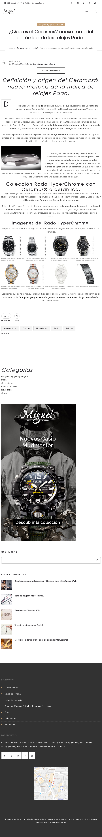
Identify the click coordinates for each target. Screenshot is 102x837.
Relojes (69, 328)
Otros (4, 393)
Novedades (41, 328)
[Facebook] (72, 3)
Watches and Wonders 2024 (27, 610)
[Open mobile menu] (88, 11)
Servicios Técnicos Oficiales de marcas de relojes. (28, 706)
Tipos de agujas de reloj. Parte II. (29, 595)
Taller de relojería (13, 700)
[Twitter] (89, 3)
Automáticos (10, 328)
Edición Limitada (9, 386)
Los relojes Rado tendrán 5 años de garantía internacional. (41, 639)
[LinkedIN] (83, 3)
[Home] (9, 13)
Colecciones (7, 383)
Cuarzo (26, 328)
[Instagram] (77, 3)
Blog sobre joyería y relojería (27, 48)
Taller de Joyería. (13, 694)
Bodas (4, 380)
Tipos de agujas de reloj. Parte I (29, 625)
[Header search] (96, 11)
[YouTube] (95, 3)
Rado (56, 328)
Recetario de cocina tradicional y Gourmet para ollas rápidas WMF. (46, 581)
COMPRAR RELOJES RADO (51, 70)
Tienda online (11, 687)
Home (11, 48)
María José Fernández (20, 64)
